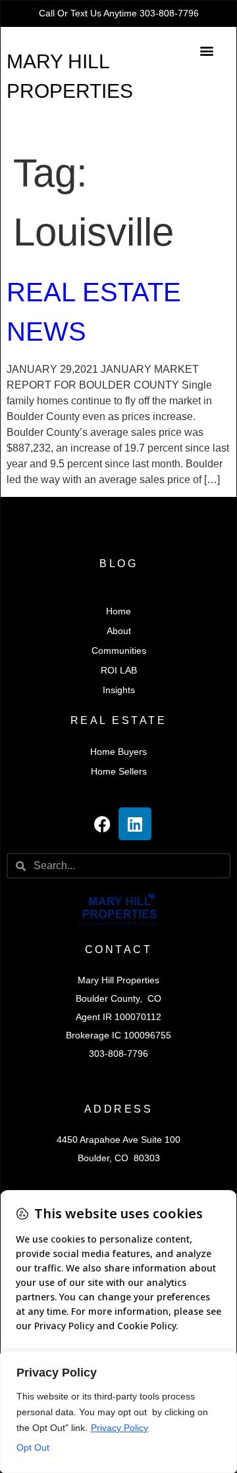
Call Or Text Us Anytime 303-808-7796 (119, 13)
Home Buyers (118, 751)
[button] (206, 50)
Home (118, 611)
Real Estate (118, 720)
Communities (119, 650)
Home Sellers (119, 771)
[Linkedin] (134, 823)
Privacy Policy (119, 1427)
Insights (119, 690)
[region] (118, 1412)
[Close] (223, 1362)
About (119, 631)
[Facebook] (102, 823)
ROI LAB (119, 670)
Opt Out (32, 1447)
